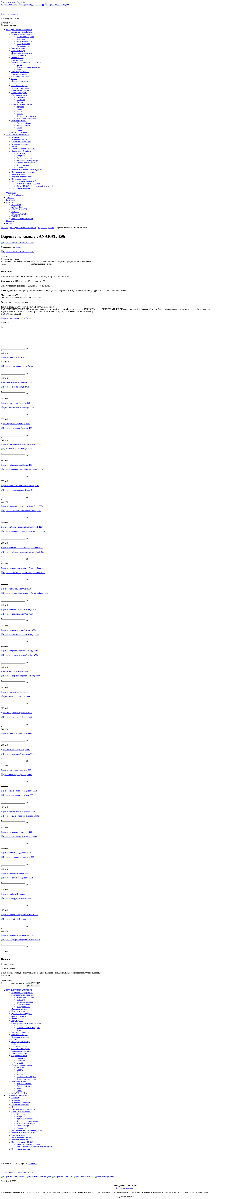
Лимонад (21, 39)
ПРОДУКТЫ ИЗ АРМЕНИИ (19, 29)
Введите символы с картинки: (14, 983)
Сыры (19, 64)
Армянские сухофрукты (22, 32)
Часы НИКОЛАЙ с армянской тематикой (35, 186)
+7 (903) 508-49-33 (9, 4)
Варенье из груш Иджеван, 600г (15, 873)
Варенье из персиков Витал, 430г (15, 692)
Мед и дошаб (17, 60)
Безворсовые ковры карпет (28, 160)
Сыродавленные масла (21, 90)
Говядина (21, 97)
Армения (10, 202)
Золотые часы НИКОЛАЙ (28, 184)
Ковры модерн (23, 165)
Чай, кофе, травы (18, 121)
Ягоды (19, 111)
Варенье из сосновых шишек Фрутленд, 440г (21, 444)
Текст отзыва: (7, 981)
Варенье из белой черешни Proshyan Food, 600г (22, 547)
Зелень (20, 114)
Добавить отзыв (33, 986)
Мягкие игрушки (19, 174)
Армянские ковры (25, 158)
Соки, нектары (23, 43)
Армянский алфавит (20, 144)
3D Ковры (21, 153)
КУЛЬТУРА (16, 207)
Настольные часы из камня (23, 172)
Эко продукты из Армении (13, 2)
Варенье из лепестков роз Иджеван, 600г (19, 791)
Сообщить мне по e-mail (41, 264)
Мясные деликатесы (20, 71)
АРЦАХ (15, 211)
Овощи (20, 109)
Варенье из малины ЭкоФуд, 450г (16, 589)
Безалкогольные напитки (22, 34)
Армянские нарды (19, 139)
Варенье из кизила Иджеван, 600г (16, 853)
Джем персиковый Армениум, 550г (16, 382)
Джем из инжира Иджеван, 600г (15, 749)
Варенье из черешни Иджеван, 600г (17, 832)
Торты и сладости (19, 93)
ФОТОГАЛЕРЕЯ (19, 214)
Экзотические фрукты (26, 116)
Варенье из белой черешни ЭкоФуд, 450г (19, 609)
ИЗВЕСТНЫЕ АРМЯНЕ (22, 218)
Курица (20, 102)
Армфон (15, 137)
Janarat (18, 247)
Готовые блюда (18, 50)
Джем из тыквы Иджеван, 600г (15, 671)
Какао (19, 128)
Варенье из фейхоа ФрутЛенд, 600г (16, 733)
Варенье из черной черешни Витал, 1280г (19, 915)
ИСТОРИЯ (16, 204)
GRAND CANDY (19, 132)
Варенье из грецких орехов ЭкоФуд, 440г (19, 651)
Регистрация (12, 14)
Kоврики (21, 156)
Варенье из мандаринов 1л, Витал (16, 318)
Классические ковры (26, 163)
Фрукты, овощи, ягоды (21, 104)
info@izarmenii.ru (25, 1172)
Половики (21, 167)
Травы (19, 130)
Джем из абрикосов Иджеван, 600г (16, 713)
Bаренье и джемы (19, 48)
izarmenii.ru (32, 1163)
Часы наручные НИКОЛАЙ (23, 181)
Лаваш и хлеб (17, 57)
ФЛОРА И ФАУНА (20, 209)
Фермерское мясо (19, 95)
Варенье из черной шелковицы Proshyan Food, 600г (23, 568)
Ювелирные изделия (20, 188)
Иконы (14, 146)
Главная (4, 228)
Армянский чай (23, 125)
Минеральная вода (25, 41)
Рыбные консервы (19, 86)
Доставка (10, 197)
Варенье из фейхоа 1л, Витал (14, 357)
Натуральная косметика (21, 177)
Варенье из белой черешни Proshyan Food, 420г (22, 527)
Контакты (10, 200)
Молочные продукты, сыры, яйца (26, 62)
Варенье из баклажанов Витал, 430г (17, 465)
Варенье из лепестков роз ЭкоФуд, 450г (18, 630)
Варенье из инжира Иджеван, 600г (16, 770)
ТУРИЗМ (15, 216)
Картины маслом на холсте (23, 149)
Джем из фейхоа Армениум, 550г (15, 424)
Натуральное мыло (19, 179)
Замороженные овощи (26, 118)
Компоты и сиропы (25, 36)
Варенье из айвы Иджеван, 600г (15, 894)
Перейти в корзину (124, 1188)
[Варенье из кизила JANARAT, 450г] (17, 243)
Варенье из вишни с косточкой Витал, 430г (20, 485)
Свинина (21, 100)
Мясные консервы (19, 74)
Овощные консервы (20, 76)
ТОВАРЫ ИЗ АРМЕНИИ (17, 135)
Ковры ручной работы (21, 151)
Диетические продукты (21, 53)
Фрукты (20, 107)
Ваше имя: (5, 975)
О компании (11, 193)
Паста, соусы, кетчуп (20, 81)
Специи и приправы (20, 88)
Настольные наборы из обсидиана (26, 170)
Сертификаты (17, 195)
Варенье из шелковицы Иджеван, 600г (18, 811)
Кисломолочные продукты (28, 67)
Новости (10, 221)
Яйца (19, 69)
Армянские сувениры (21, 142)
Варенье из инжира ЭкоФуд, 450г (16, 403)
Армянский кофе (24, 123)
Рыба (13, 83)
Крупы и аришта (18, 55)
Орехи (14, 79)
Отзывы (9, 223)
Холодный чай (23, 46)
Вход (3, 14)
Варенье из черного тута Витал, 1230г (18, 935)
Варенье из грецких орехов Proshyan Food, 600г (22, 506)
